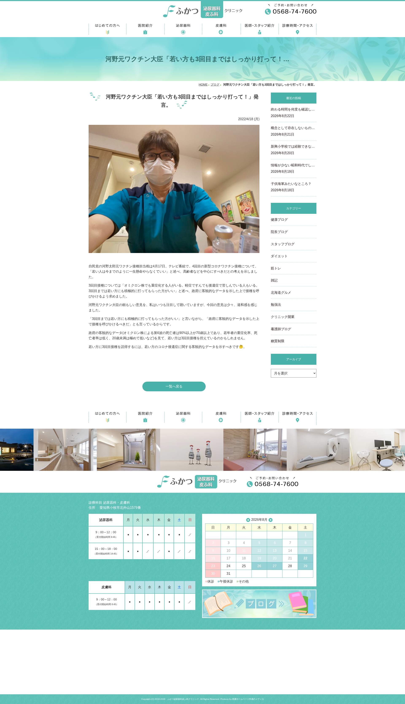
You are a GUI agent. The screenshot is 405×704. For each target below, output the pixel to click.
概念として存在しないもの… (293, 131)
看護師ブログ (281, 329)
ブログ (215, 84)
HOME (203, 84)
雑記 (274, 280)
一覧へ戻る (174, 386)
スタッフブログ (282, 244)
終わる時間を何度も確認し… (293, 113)
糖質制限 (277, 341)
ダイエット (279, 256)
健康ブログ (279, 219)
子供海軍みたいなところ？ (291, 187)
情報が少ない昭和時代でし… (293, 168)
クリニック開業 (282, 317)
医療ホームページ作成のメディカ (248, 699)
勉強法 (276, 304)
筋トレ (276, 268)
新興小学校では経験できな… (293, 150)
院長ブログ (279, 232)
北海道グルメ (281, 292)
